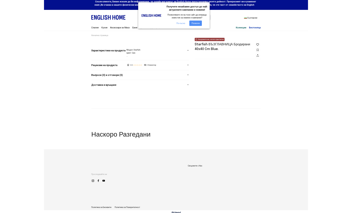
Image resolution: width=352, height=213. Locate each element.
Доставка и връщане (103, 84)
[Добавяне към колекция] (257, 50)
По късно (180, 23)
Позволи (196, 23)
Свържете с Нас (195, 166)
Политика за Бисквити (101, 207)
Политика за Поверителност (127, 207)
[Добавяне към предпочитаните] (257, 44)
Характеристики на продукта (108, 50)
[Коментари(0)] (109, 65)
